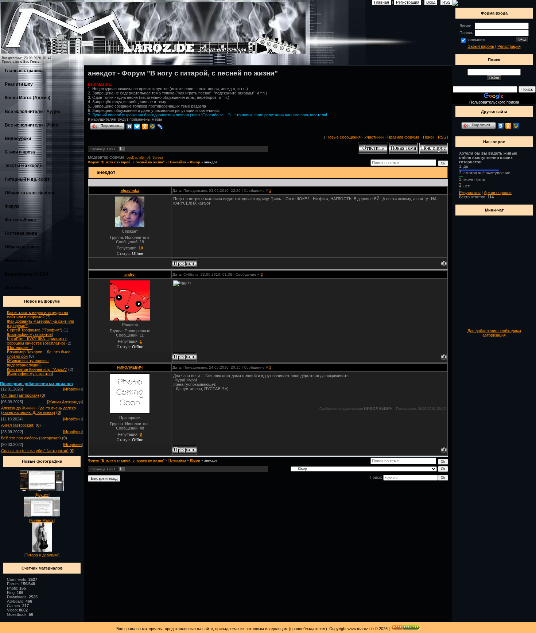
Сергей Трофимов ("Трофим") (34, 330)
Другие (42, 494)
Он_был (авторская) (20, 395)
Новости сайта (20, 260)
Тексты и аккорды (24, 165)
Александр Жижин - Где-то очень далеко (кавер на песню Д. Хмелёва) (38, 410)
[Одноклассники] (145, 126)
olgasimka (130, 191)
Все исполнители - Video (31, 125)
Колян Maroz (42, 520)
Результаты (470, 192)
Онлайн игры (19, 287)
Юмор (195, 162)
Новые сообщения (343, 137)
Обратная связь (22, 246)
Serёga (157, 157)
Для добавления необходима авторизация (494, 333)
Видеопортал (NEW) (26, 274)
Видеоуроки (18, 138)
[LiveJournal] (160, 126)
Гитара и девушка (42, 555)
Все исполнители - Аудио (32, 111)
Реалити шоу (19, 84)
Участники (374, 137)
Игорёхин (73, 389)
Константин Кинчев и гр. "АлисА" (37, 369)
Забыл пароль (481, 46)
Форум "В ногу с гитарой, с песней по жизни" (126, 162)
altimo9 (144, 157)
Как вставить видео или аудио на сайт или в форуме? (37, 314)
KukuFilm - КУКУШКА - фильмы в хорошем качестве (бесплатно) (37, 341)
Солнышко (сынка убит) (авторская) (35, 450)
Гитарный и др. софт (27, 179)
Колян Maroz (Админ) (27, 97)
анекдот (210, 162)
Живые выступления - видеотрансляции (28, 362)
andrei (130, 274)
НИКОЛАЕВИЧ (130, 367)
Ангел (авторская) (18, 425)
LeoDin (132, 157)
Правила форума (403, 137)
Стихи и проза (20, 152)
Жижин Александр (65, 402)
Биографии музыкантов (30, 334)
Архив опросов (498, 192)
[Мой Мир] (152, 126)
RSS (442, 137)
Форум (12, 206)
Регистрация (509, 46)
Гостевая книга (21, 233)
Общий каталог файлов (30, 192)
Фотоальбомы (20, 219)
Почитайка (177, 162)
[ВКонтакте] (129, 126)
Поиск (428, 137)
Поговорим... (20, 347)
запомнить (476, 40)
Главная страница (24, 70)
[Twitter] (137, 126)
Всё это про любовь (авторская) (31, 438)
